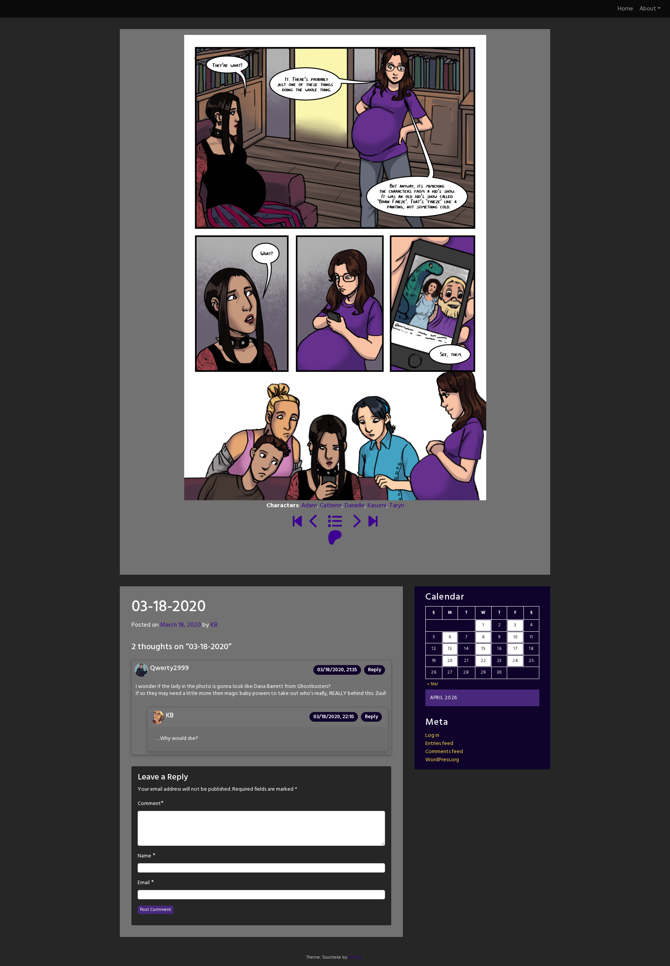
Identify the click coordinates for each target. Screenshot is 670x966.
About (647, 9)
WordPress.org (442, 759)
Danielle (354, 506)
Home (625, 9)
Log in (432, 735)
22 (483, 660)
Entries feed (439, 743)
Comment (149, 804)
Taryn (396, 506)
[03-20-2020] (356, 522)
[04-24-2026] (372, 522)
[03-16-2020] (313, 522)
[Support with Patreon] (335, 538)
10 (515, 637)
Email (144, 883)
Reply (374, 670)
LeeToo (356, 957)
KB (214, 625)
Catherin (331, 506)
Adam (309, 506)
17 (515, 648)
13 (450, 648)
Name (144, 856)
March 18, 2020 (180, 625)
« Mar (433, 684)
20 (449, 660)
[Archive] (335, 522)
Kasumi (377, 506)
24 (515, 660)
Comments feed (444, 751)
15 (483, 648)
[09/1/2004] (297, 522)
